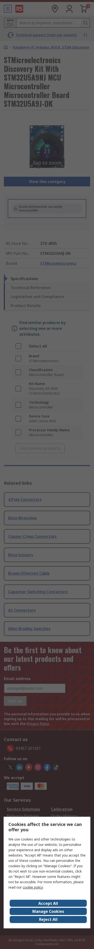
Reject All (48, 919)
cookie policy (33, 887)
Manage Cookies (48, 911)
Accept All (48, 903)
